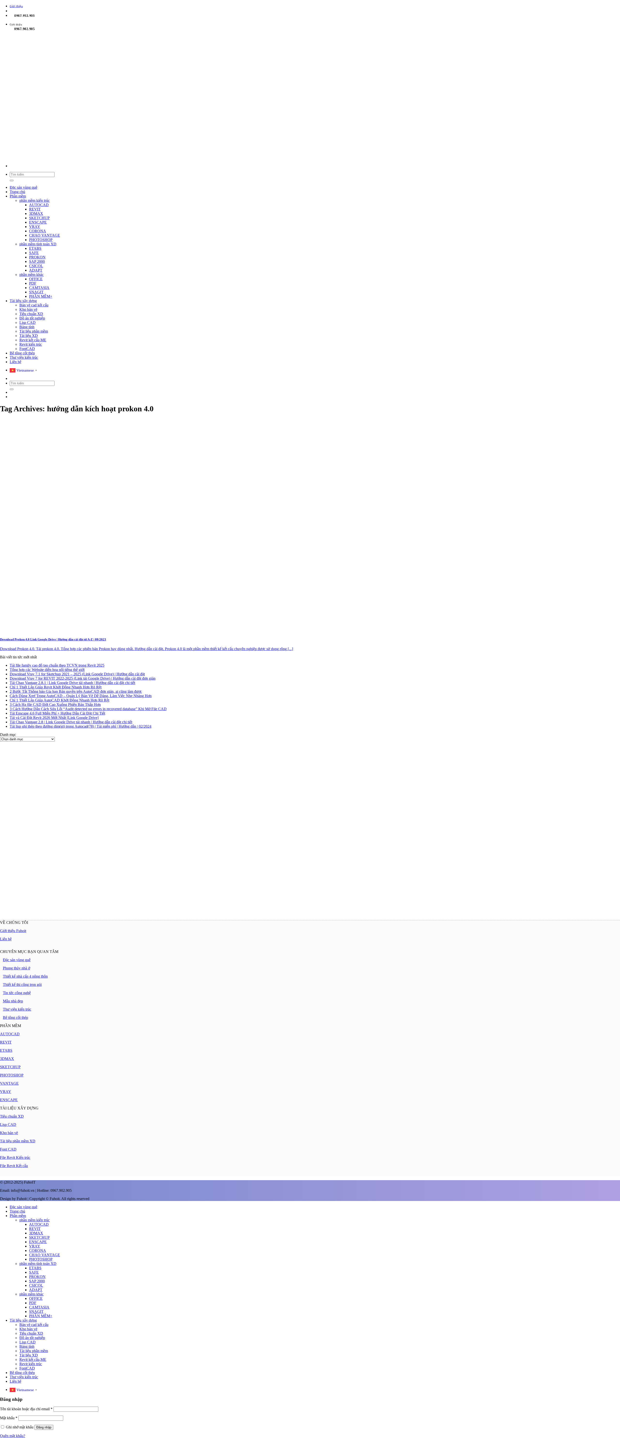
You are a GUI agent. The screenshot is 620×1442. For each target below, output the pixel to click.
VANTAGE (9, 1083)
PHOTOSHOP (41, 240)
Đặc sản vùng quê (23, 187)
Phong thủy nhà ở (16, 968)
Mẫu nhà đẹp (13, 1001)
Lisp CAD (27, 322)
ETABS (35, 248)
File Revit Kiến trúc (15, 1157)
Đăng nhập (43, 1427)
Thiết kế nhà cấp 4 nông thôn (25, 976)
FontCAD (27, 349)
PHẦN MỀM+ (40, 296)
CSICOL (36, 266)
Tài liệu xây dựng (23, 301)
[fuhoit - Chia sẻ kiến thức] (124, 158)
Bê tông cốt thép (22, 353)
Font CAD (8, 1149)
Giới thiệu (16, 6)
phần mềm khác (31, 275)
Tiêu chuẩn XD (31, 314)
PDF (32, 283)
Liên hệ (15, 362)
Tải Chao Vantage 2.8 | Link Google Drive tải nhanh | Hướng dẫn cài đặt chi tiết (71, 722)
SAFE (34, 253)
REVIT (35, 209)
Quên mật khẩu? (12, 1436)
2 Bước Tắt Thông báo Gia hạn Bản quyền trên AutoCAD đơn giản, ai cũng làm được (76, 691)
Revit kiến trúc (30, 344)
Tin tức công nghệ (17, 993)
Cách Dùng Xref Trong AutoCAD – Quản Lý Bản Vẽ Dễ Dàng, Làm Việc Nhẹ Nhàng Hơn (81, 696)
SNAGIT (36, 292)
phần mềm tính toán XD (37, 244)
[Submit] (12, 180)
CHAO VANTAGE (44, 235)
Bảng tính (26, 327)
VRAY (34, 227)
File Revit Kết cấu (14, 1166)
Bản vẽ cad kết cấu (33, 305)
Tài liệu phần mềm (33, 331)
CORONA (37, 231)
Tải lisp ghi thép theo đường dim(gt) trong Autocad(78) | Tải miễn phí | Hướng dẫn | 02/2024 (80, 726)
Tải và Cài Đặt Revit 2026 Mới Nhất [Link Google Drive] (54, 718)
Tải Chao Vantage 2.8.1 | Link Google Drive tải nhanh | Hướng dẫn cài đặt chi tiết (72, 683)
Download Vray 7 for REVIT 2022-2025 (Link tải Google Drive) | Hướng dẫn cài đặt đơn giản (82, 678)
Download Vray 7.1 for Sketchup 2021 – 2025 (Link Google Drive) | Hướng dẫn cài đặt (77, 674)
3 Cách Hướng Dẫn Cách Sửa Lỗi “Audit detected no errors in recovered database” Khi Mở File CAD (88, 709)
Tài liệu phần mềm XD (17, 1141)
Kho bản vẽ (28, 309)
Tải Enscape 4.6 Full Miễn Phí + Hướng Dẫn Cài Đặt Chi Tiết (57, 713)
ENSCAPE (38, 222)
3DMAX (36, 213)
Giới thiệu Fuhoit (13, 931)
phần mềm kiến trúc (34, 200)
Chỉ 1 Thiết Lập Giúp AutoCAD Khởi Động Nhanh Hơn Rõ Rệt (59, 700)
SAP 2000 (37, 261)
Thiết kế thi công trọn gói (22, 984)
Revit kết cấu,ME (32, 340)
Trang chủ (17, 192)
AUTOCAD (39, 205)
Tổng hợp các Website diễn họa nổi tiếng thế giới (47, 670)
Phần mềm (18, 196)
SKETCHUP (39, 218)
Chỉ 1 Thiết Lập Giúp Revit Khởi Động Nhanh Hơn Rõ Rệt (55, 687)
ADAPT (35, 270)
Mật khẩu (8, 1418)
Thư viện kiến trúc (24, 357)
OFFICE (36, 279)
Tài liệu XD (28, 336)
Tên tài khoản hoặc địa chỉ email (26, 1409)
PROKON (37, 257)
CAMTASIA (39, 288)
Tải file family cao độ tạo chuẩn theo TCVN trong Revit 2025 (57, 665)
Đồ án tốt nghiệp (32, 318)
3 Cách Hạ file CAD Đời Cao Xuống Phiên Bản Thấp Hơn (55, 704)
